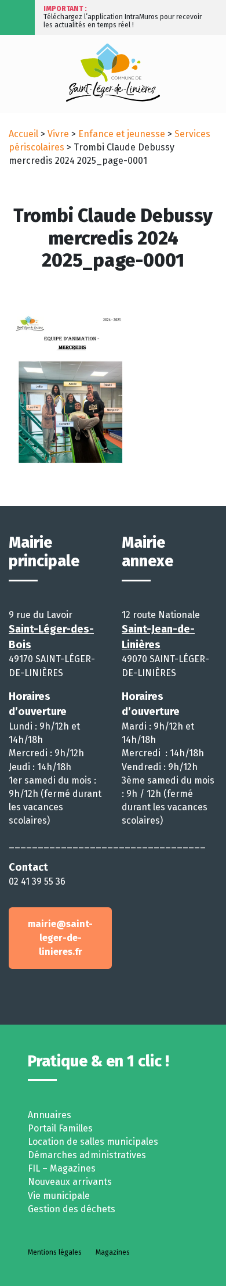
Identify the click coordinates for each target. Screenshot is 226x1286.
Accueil (23, 133)
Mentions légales (55, 1252)
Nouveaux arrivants (70, 1181)
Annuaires (49, 1114)
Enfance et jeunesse (121, 133)
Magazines (113, 1252)
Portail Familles (60, 1128)
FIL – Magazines (62, 1168)
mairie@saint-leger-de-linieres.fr (60, 937)
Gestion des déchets (71, 1209)
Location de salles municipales (93, 1141)
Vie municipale (59, 1195)
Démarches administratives (87, 1155)
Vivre (58, 133)
